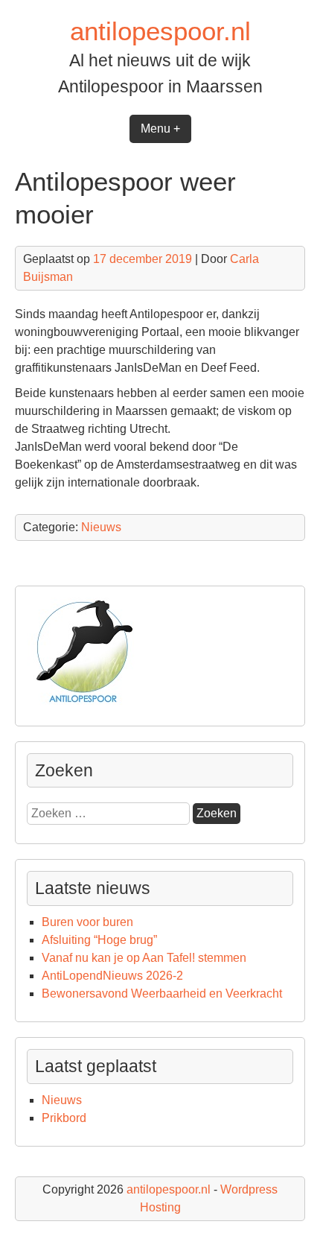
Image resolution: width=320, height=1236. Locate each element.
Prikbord (64, 1118)
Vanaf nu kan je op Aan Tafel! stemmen (144, 957)
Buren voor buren (87, 922)
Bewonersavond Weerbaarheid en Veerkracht (162, 993)
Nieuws (101, 527)
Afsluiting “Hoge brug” (99, 940)
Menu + (160, 128)
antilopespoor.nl (160, 30)
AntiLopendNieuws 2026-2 (112, 975)
